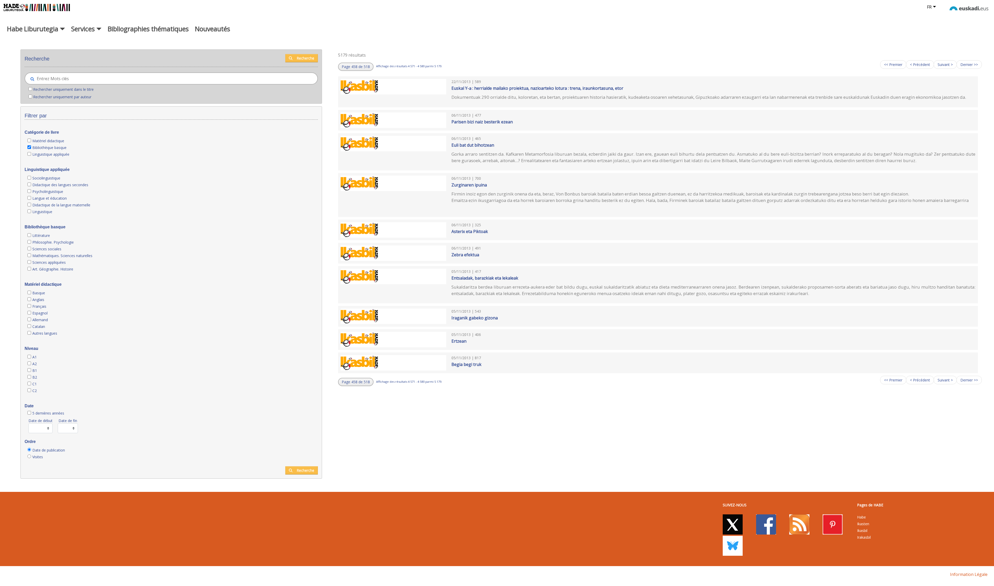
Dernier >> (969, 64)
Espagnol (40, 313)
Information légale (969, 574)
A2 (34, 363)
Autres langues (44, 333)
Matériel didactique (48, 140)
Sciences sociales (46, 248)
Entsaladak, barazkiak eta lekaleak (484, 278)
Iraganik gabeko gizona (474, 318)
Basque (38, 292)
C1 (34, 383)
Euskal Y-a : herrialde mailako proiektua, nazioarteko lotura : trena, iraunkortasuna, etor (537, 88)
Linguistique (42, 211)
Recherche (305, 58)
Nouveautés (212, 28)
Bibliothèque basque (49, 147)
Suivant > (945, 64)
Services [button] (83, 28)
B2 (34, 377)
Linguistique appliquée (50, 154)
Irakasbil (864, 537)
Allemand (40, 319)
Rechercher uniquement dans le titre (63, 89)
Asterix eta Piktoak (469, 231)
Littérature (41, 235)
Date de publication (48, 450)
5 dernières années (48, 413)
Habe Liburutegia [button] (33, 28)
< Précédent (920, 64)
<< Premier (893, 64)
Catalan (38, 326)
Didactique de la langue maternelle (61, 204)
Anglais (38, 299)
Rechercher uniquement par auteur (62, 96)
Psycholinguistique (47, 191)
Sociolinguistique (46, 178)
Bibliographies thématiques (148, 28)
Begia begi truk (466, 364)
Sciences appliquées (49, 262)
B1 (34, 370)
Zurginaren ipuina (469, 185)
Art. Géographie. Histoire (52, 269)
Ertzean (458, 341)
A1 (34, 357)
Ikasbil (862, 530)
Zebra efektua (465, 255)
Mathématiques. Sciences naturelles (62, 255)
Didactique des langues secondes (60, 184)
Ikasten (863, 523)
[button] (356, 67)
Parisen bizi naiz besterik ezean (482, 122)
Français (39, 306)
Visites (37, 456)
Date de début (40, 420)
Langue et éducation (49, 198)
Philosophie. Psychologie (53, 242)
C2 (34, 390)
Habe (861, 517)
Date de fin (68, 420)
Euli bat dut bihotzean (472, 145)
